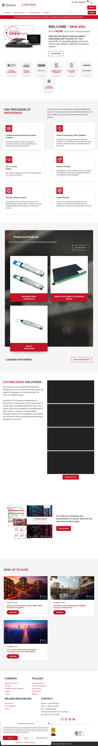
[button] (48, 723)
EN (91, 3)
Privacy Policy (36, 688)
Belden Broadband (18, 698)
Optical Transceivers (11, 71)
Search (92, 12)
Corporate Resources (29, 742)
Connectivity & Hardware (56, 71)
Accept (10, 738)
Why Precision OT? (11, 683)
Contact (7, 694)
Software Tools (71, 71)
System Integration (49, 87)
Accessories (86, 71)
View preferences (41, 738)
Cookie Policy (19, 742)
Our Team (8, 686)
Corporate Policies (38, 683)
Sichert (7, 709)
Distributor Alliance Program (14, 688)
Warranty (35, 694)
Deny (26, 738)
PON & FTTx (41, 71)
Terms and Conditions (39, 686)
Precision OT (9, 703)
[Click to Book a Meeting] (24, 37)
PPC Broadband (10, 706)
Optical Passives (27, 71)
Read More (13, 612)
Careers (7, 691)
